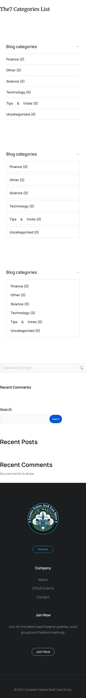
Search (6, 409)
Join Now (43, 652)
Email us (43, 549)
